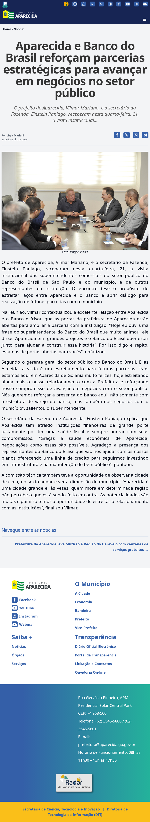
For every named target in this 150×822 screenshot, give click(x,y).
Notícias (19, 29)
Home (7, 29)
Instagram (28, 616)
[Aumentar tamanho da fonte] (101, 4)
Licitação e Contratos (93, 663)
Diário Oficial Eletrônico (95, 646)
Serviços (19, 663)
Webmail (26, 624)
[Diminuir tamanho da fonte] (92, 4)
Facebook (27, 599)
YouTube (26, 608)
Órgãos (18, 655)
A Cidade (82, 593)
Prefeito (82, 619)
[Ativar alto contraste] (110, 4)
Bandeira (83, 610)
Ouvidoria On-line (90, 672)
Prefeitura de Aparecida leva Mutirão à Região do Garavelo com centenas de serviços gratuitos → (81, 547)
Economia (83, 602)
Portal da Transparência (96, 655)
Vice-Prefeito (86, 627)
